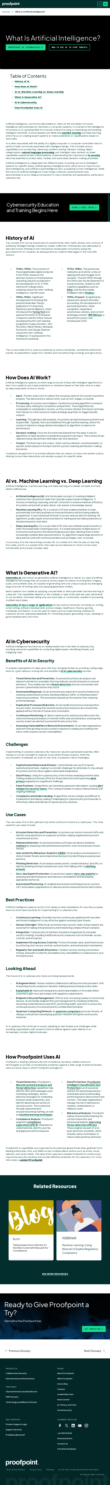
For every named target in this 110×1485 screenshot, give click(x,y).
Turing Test (38, 311)
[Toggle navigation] (105, 4)
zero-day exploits (84, 873)
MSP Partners (12, 1397)
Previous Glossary (20, 1350)
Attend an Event (64, 1438)
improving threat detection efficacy (84, 1124)
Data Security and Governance (20, 1378)
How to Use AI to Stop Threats (70, 47)
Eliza (69, 289)
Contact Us (62, 1444)
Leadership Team (65, 1394)
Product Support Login (16, 1424)
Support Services (14, 1429)
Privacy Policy (36, 1470)
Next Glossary (92, 1350)
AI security (94, 155)
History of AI (22, 81)
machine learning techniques (35, 1114)
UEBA (62, 852)
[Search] (99, 4)
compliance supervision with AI (28, 1124)
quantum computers (68, 1011)
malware (21, 845)
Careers (61, 1389)
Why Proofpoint (64, 1378)
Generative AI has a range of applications (29, 605)
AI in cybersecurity (71, 671)
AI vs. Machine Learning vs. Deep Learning (39, 91)
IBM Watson (95, 314)
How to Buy (62, 1384)
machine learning (71, 132)
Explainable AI (24, 990)
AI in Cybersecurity (26, 102)
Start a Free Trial (83, 207)
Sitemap (50, 1470)
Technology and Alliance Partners (21, 1402)
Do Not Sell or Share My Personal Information (78, 1470)
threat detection (61, 684)
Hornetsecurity (64, 1410)
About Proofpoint (65, 1373)
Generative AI (13, 577)
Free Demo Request (66, 1449)
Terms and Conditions (15, 1470)
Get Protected (93, 1329)
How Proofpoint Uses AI (29, 107)
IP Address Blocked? (15, 1435)
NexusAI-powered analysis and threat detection (34, 1086)
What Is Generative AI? (28, 97)
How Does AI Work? (26, 86)
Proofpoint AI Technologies (24, 47)
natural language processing (38, 152)
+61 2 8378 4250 (64, 1433)
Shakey (89, 292)
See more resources (55, 1274)
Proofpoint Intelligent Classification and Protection (84, 1084)
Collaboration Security (16, 1373)
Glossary (6, 12)
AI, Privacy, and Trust (66, 1405)
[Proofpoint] (11, 4)
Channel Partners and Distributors (21, 1391)
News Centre (63, 1399)
